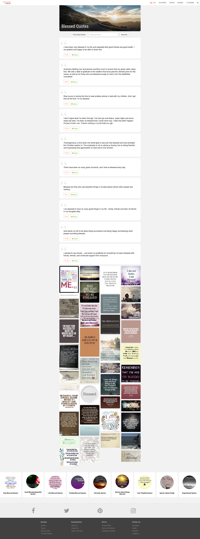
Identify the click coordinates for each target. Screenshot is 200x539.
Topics (171, 3)
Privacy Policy (106, 525)
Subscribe (124, 34)
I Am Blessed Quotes (55, 493)
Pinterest (135, 531)
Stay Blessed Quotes (10, 493)
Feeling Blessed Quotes (77, 493)
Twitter (134, 528)
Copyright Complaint (108, 531)
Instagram (135, 533)
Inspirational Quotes (189, 493)
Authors (162, 3)
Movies (180, 3)
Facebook (135, 525)
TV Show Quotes (46, 533)
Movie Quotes (45, 531)
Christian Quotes (100, 493)
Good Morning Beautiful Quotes (33, 493)
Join (154, 3)
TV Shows (190, 3)
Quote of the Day (77, 531)
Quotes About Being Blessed (122, 493)
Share (75, 55)
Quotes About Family (167, 493)
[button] (198, 2)
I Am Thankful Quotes (144, 493)
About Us (74, 525)
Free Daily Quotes (79, 34)
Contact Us (75, 528)
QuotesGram (7, 2)
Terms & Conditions (108, 528)
